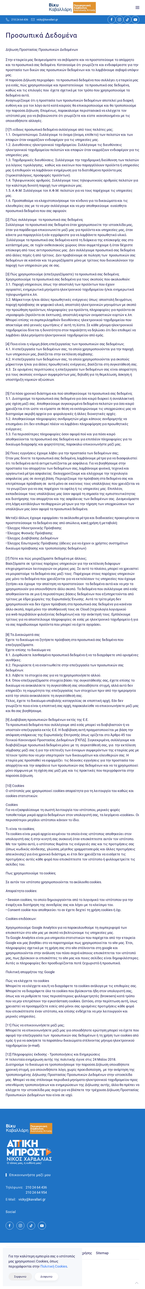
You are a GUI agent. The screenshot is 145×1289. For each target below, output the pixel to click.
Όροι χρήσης (82, 1253)
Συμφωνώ (20, 1276)
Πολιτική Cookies (53, 1266)
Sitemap (102, 1253)
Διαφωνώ (46, 1276)
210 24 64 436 (19, 19)
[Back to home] (72, 7)
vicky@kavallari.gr (47, 19)
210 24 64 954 (36, 1192)
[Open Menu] (137, 7)
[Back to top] (136, 1283)
